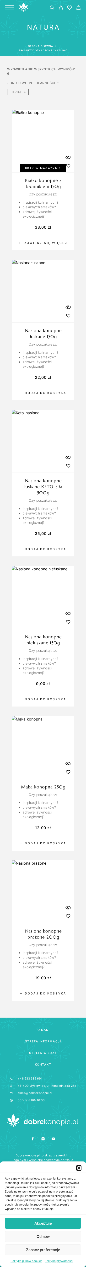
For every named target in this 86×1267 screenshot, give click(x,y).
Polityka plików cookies (26, 1261)
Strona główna (40, 46)
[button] (78, 1168)
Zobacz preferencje (43, 1249)
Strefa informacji (43, 1041)
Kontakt (43, 1064)
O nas (43, 1030)
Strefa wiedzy (43, 1053)
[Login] (60, 8)
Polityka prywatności (59, 1261)
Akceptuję (43, 1223)
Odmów (43, 1236)
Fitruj (15, 92)
